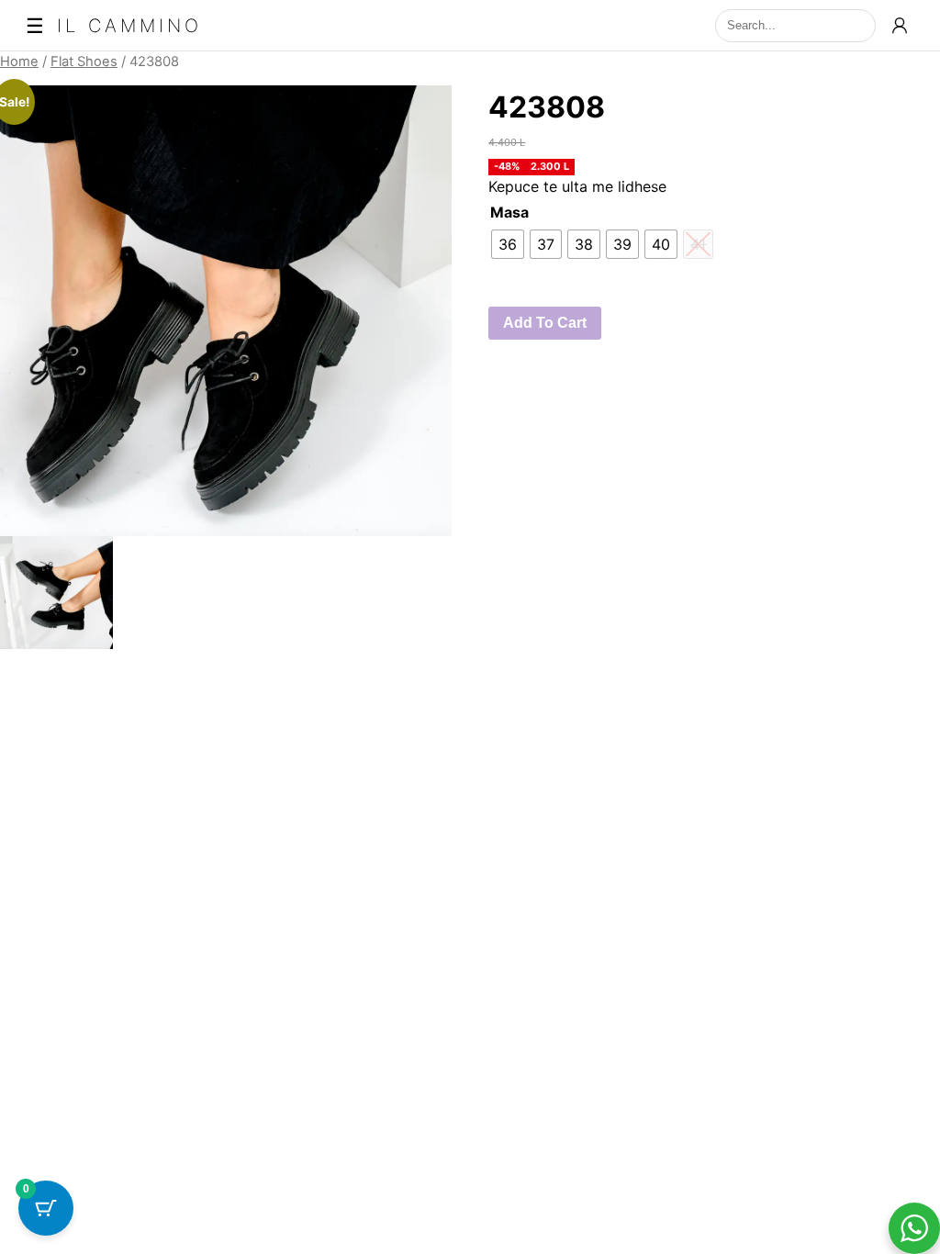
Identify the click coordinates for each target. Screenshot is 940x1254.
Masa (509, 212)
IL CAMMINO (129, 26)
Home (19, 61)
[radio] (507, 244)
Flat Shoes (84, 61)
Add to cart (545, 322)
